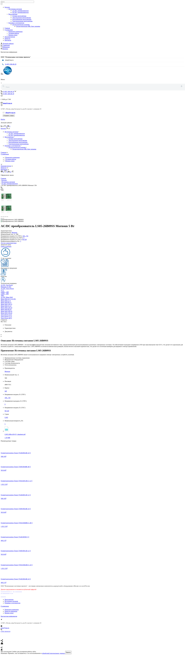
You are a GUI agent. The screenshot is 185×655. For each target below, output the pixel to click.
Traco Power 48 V (6, 318)
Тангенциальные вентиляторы (22, 21)
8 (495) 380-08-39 (10, 64)
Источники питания (15, 9)
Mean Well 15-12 (6, 306)
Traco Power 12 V (6, 316)
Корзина (5, 49)
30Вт (2, 295)
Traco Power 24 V (6, 314)
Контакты (8, 40)
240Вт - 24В (5, 292)
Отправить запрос (8, 115)
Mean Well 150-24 (6, 313)
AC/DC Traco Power (7, 288)
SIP (6, 391)
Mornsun (14, 232)
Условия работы (13, 33)
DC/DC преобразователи (20, 12)
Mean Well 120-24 (6, 308)
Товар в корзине (6, 246)
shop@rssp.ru (5, 628)
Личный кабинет (8, 43)
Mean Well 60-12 (6, 302)
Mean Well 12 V (6, 301)
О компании (9, 30)
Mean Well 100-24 (6, 311)
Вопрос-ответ (12, 35)
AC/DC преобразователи (20, 10)
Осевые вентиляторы (19, 16)
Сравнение (6, 45)
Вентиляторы (12, 14)
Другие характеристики (8, 243)
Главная (7, 28)
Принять (68, 652)
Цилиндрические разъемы (21, 24)
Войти (3, 119)
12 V (2, 290)
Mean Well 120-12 (6, 304)
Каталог (7, 7)
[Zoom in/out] (7, 216)
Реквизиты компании (15, 31)
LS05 (6, 417)
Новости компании (11, 611)
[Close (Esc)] (1, 216)
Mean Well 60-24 (6, 309)
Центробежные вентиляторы (21, 19)
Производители (10, 37)
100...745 (25, 236)
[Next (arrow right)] (3, 218)
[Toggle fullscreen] (5, 216)
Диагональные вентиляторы (21, 17)
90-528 (24, 239)
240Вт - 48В (5, 294)
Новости (7, 38)
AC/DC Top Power (7, 285)
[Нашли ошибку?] (92, 650)
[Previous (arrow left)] (1, 218)
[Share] (3, 216)
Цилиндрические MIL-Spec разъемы (28, 26)
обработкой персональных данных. (53, 653)
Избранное (6, 47)
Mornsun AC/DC (6, 287)
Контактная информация (9, 616)
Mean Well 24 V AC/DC (8, 299)
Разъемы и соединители (16, 23)
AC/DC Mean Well (7, 297)
